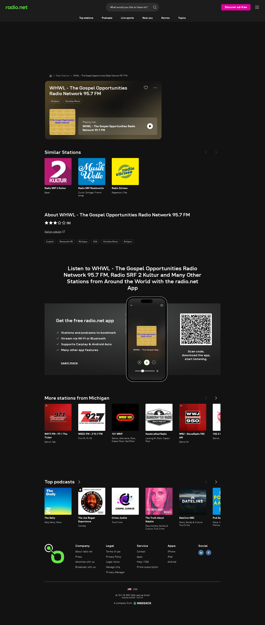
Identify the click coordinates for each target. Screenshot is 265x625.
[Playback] (150, 126)
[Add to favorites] (146, 87)
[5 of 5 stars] (64, 223)
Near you (147, 18)
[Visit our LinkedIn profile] (201, 552)
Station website (53, 232)
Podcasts (107, 18)
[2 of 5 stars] (51, 223)
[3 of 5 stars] (55, 223)
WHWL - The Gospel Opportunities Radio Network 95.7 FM (109, 128)
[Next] (216, 150)
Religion (55, 101)
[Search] (155, 7)
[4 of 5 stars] (59, 223)
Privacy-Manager (115, 572)
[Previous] (205, 150)
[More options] (155, 88)
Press (78, 557)
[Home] (50, 75)
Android (172, 562)
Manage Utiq (113, 567)
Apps (139, 557)
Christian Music (72, 101)
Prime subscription (147, 567)
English (50, 242)
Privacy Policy (113, 557)
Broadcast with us (85, 567)
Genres (165, 18)
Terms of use (113, 551)
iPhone (171, 551)
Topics (182, 18)
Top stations (86, 18)
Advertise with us (84, 562)
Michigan (83, 242)
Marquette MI (66, 242)
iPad (170, 557)
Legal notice (113, 562)
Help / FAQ (143, 562)
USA (95, 242)
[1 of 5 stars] (46, 223)
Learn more (69, 363)
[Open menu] (257, 7)
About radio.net (83, 551)
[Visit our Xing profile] (208, 552)
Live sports (127, 18)
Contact (141, 551)
